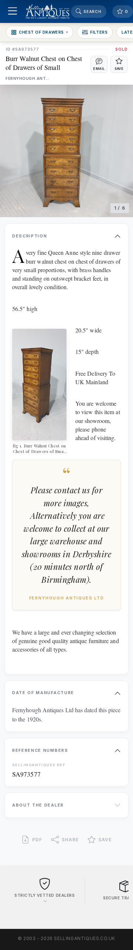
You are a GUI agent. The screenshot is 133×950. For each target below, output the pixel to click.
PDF (37, 839)
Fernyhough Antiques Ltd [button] (28, 78)
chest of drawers (43, 32)
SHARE (70, 839)
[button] (99, 64)
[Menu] (12, 11)
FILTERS (99, 32)
